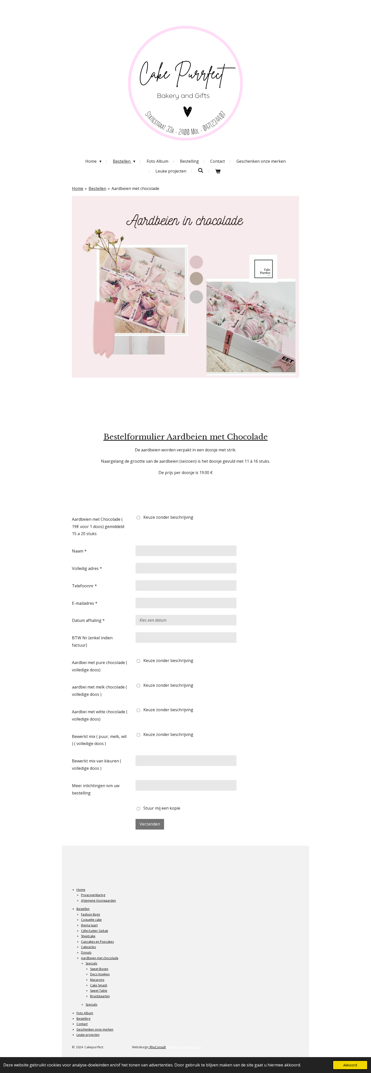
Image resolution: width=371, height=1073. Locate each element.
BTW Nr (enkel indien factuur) (92, 641)
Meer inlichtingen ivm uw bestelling (95, 789)
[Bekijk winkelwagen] (217, 171)
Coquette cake (91, 920)
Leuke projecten (87, 1035)
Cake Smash (98, 985)
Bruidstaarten (100, 996)
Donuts (86, 952)
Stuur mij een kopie (161, 808)
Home (77, 188)
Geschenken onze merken (94, 1029)
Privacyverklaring (93, 895)
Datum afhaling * (88, 620)
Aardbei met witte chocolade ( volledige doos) (99, 715)
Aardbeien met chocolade (135, 188)
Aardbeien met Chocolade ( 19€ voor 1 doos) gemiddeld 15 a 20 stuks (98, 526)
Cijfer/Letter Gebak (94, 931)
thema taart (89, 925)
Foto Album (84, 1013)
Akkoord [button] (350, 1065)
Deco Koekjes (100, 974)
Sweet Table (98, 990)
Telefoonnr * (84, 586)
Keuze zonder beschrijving (168, 517)
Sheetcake (88, 936)
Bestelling (83, 1018)
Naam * (79, 551)
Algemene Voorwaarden (98, 900)
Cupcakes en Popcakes (97, 942)
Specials (91, 963)
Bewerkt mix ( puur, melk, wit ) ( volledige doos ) (99, 740)
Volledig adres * (87, 568)
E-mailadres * (84, 603)
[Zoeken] (200, 170)
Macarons (97, 980)
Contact (82, 1024)
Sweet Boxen (99, 969)
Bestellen (97, 188)
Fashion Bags (90, 914)
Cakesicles (88, 947)
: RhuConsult (157, 1047)
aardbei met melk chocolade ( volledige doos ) (99, 690)
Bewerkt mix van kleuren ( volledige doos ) (96, 764)
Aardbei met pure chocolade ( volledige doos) (99, 666)
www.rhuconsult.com (184, 1046)
